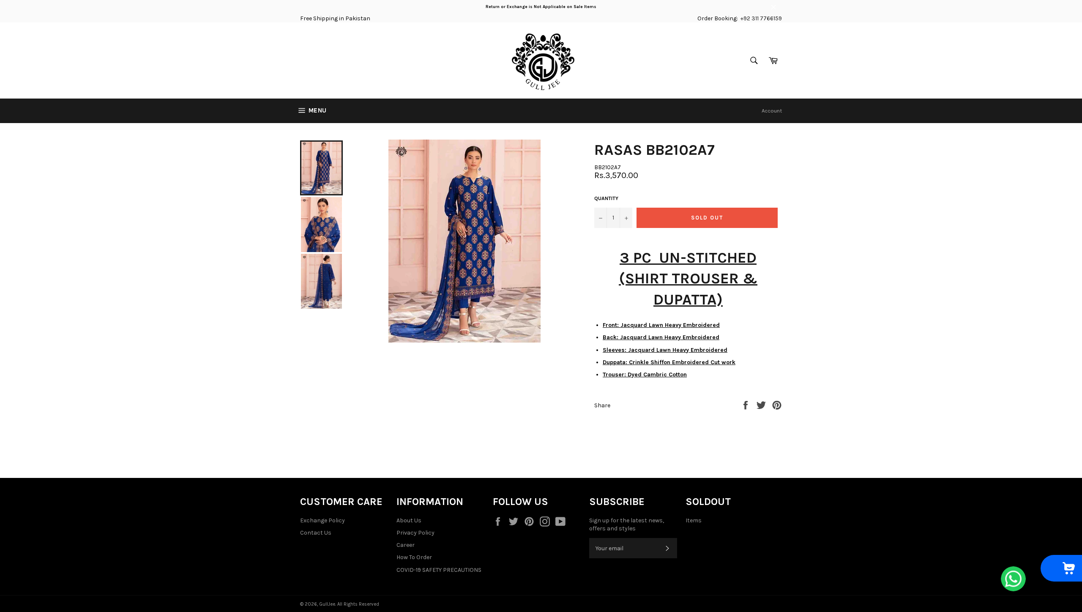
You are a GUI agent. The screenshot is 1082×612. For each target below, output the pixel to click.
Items (694, 520)
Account (772, 110)
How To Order (414, 557)
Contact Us (315, 532)
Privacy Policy (415, 532)
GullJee (327, 604)
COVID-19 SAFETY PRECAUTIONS (438, 570)
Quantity (606, 198)
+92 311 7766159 (761, 18)
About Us (408, 520)
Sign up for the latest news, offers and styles (626, 524)
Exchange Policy (322, 520)
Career (405, 545)
